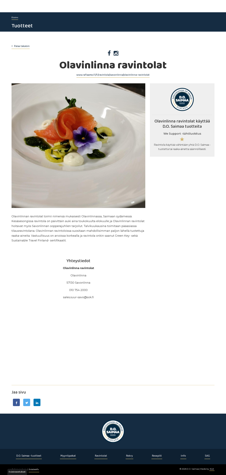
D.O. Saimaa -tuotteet (28, 455)
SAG (207, 455)
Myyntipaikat (68, 455)
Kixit (212, 469)
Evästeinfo (34, 469)
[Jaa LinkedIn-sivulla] (37, 402)
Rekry (129, 455)
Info (183, 455)
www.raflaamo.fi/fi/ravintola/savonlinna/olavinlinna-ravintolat (113, 74)
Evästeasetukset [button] (17, 472)
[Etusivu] (113, 431)
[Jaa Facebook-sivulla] (16, 402)
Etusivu (15, 17)
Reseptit (157, 455)
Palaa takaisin (22, 46)
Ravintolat (101, 455)
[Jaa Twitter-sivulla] (26, 402)
